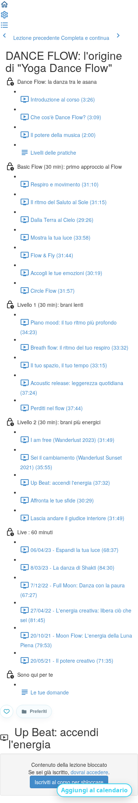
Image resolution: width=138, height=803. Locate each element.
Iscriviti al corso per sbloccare (69, 782)
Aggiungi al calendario (94, 790)
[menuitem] (4, 17)
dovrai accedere (89, 772)
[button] (4, 6)
